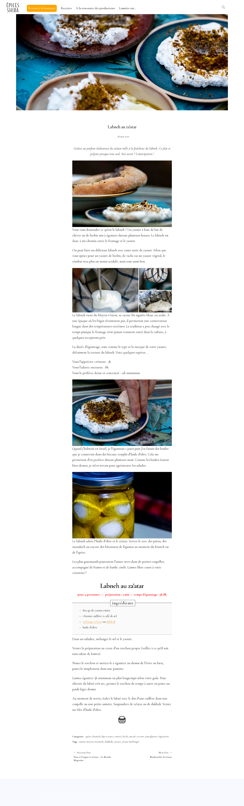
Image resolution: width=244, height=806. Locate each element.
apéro (88, 736)
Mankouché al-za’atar (147, 755)
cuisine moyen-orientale (91, 741)
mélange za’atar (92, 622)
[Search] (223, 7)
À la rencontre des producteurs (95, 8)
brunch (96, 736)
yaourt (117, 741)
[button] (105, 290)
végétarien (163, 736)
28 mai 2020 (123, 136)
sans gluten (151, 736)
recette (140, 736)
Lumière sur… (127, 8)
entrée (118, 736)
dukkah (111, 622)
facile (125, 736)
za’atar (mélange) (130, 741)
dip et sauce (107, 736)
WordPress (87, 798)
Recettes (66, 8)
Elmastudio (116, 798)
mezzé (132, 736)
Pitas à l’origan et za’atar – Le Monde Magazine (92, 756)
